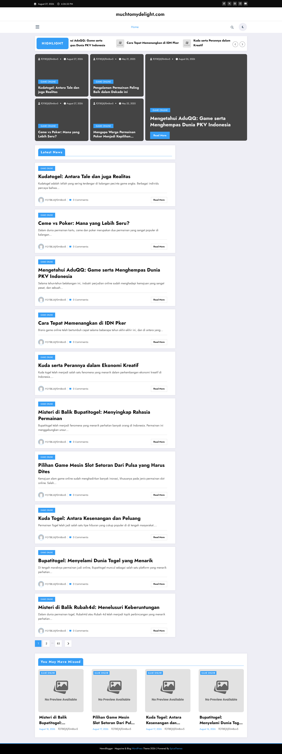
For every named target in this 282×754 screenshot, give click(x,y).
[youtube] (246, 4)
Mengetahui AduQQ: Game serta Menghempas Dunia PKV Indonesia (67, 42)
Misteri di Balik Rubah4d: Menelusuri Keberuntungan (98, 607)
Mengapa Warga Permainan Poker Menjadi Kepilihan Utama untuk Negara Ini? (114, 134)
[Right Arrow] (242, 44)
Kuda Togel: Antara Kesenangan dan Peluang (89, 518)
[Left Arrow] (235, 44)
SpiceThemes (176, 748)
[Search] (232, 27)
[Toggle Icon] (37, 27)
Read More (186, 135)
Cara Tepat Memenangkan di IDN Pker (138, 43)
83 (58, 643)
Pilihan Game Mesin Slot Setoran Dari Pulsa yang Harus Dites (101, 468)
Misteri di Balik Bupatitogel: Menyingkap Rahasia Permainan (94, 415)
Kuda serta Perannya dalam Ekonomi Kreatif (203, 42)
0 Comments (80, 200)
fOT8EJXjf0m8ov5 (49, 59)
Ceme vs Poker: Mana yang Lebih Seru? (58, 134)
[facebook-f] (224, 4)
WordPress (137, 748)
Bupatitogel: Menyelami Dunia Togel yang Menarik (95, 560)
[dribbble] (235, 4)
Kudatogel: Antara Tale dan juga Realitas (58, 90)
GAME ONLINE (48, 81)
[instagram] (240, 4)
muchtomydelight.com (140, 14)
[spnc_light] (243, 27)
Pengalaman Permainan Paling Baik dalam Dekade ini (116, 90)
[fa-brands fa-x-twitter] (229, 4)
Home (135, 27)
